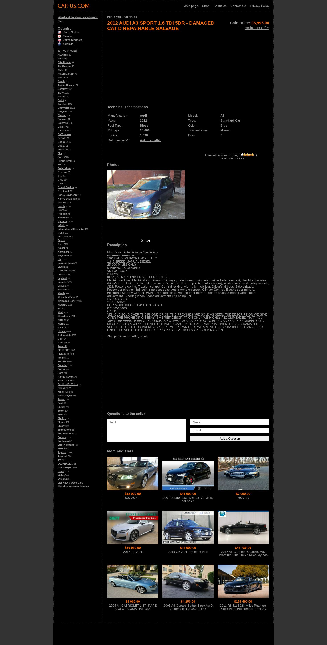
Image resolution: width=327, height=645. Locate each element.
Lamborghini (65, 263)
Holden (62, 202)
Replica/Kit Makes (68, 384)
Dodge (61, 142)
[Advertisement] (188, 66)
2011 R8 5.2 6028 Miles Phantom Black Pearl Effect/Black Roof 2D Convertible (243, 608)
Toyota (62, 452)
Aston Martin (65, 73)
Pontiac (62, 361)
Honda (61, 206)
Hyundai (62, 221)
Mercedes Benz (66, 297)
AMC (60, 70)
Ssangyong (64, 429)
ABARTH (63, 54)
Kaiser (61, 248)
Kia (59, 259)
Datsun (62, 130)
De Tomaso (64, 134)
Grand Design (66, 187)
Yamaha (62, 479)
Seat (60, 414)
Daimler (62, 126)
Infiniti (61, 225)
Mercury (62, 304)
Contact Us (238, 6)
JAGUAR (63, 236)
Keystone (63, 255)
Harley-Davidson (67, 198)
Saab (60, 403)
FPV (60, 164)
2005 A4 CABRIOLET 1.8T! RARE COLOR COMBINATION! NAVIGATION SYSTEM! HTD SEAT (132, 608)
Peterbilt (62, 346)
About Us (220, 6)
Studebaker (64, 433)
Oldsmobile (64, 335)
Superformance (67, 444)
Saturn (61, 407)
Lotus (61, 285)
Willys (61, 475)
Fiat (60, 153)
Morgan (62, 319)
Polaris (62, 357)
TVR (60, 460)
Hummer (63, 217)
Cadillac (62, 104)
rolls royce (64, 391)
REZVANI (63, 388)
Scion (61, 410)
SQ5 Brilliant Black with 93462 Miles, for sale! (188, 499)
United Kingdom (72, 40)
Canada (67, 36)
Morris (61, 323)
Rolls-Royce (65, 395)
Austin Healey (66, 85)
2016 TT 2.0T (133, 551)
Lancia (61, 266)
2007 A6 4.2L (132, 497)
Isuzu (61, 232)
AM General (64, 66)
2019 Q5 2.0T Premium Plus (188, 551)
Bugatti (62, 96)
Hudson (62, 213)
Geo (60, 176)
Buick (61, 100)
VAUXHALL (64, 463)
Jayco (61, 240)
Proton (62, 369)
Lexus (61, 274)
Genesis (62, 172)
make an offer (257, 28)
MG (60, 308)
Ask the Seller (150, 140)
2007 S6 (243, 497)
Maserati (62, 289)
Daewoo (62, 119)
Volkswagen (65, 467)
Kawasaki (63, 251)
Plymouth (63, 354)
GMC (60, 179)
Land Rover (64, 270)
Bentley (62, 89)
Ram (60, 372)
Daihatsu (63, 123)
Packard (62, 342)
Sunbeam (63, 441)
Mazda (61, 293)
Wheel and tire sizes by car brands (78, 17)
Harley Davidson (67, 195)
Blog (60, 21)
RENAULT (63, 380)
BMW (61, 92)
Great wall (63, 191)
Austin (61, 81)
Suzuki (62, 448)
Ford (60, 157)
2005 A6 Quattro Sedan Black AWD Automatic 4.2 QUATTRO (188, 607)
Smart (61, 426)
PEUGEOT (64, 350)
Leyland (62, 278)
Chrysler (62, 111)
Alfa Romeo (64, 62)
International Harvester (71, 229)
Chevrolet (63, 107)
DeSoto (62, 138)
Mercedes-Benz (67, 301)
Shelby (62, 418)
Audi (60, 77)
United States (71, 32)
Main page (190, 6)
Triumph (62, 456)
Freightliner (64, 168)
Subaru (62, 437)
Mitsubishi (64, 316)
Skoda (61, 422)
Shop (206, 6)
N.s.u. (61, 327)
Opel (60, 338)
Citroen (62, 115)
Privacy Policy (259, 6)
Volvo (61, 471)
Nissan (62, 331)
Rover (61, 399)
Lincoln (62, 282)
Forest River (65, 160)
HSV (60, 210)
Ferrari (61, 149)
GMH (60, 183)
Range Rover (65, 376)
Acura (61, 58)
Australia (68, 44)
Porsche (62, 365)
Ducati (61, 145)
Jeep (60, 244)
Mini (60, 312)
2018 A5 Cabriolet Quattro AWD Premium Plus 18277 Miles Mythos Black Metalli (243, 554)
